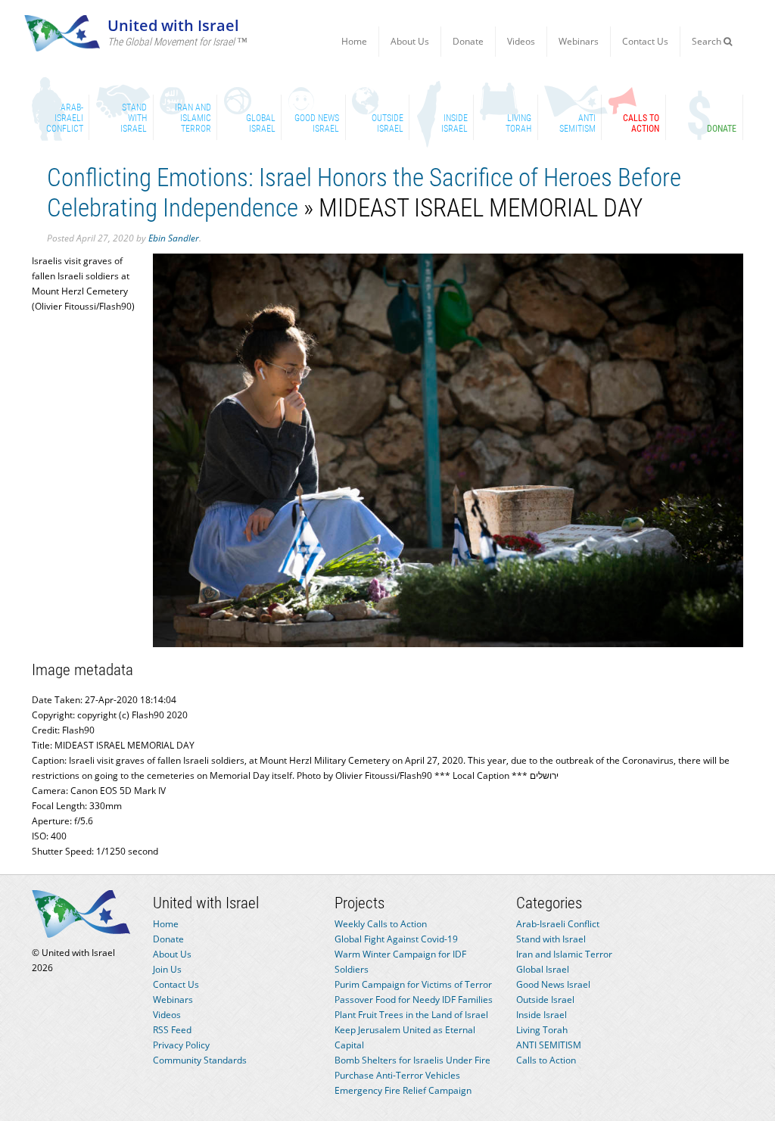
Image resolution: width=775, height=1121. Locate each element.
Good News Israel (553, 984)
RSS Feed (172, 1029)
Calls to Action (546, 1060)
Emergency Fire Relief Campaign (403, 1090)
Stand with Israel (551, 939)
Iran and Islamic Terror (564, 954)
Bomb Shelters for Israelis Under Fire (412, 1060)
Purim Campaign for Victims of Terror (413, 984)
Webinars (579, 41)
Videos (521, 41)
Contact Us (645, 41)
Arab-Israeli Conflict (557, 923)
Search (708, 41)
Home (354, 41)
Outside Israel (545, 999)
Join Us (167, 969)
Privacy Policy (181, 1044)
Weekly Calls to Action (381, 923)
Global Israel (542, 969)
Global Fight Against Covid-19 (396, 939)
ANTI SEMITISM (548, 1044)
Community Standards (200, 1060)
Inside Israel (541, 1014)
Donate (468, 41)
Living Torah (542, 1029)
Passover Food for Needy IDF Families (414, 999)
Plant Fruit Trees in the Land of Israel (411, 1014)
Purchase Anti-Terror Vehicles (397, 1075)
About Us (410, 41)
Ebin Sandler (173, 238)
